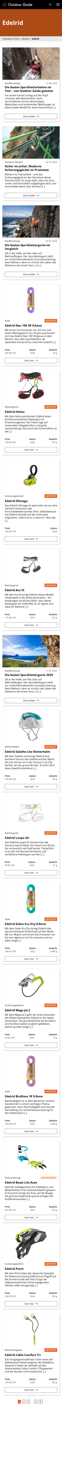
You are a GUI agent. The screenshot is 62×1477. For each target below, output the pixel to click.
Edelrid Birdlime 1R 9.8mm (24, 1096)
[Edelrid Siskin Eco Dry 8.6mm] (31, 899)
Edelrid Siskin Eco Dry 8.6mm (25, 924)
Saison (32, 349)
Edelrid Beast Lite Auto (21, 1182)
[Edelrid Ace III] (31, 565)
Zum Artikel (29, 116)
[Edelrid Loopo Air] (31, 813)
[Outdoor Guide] (17, 4)
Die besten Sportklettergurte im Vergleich (27, 247)
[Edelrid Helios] (31, 386)
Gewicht (53, 349)
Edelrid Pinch (14, 1269)
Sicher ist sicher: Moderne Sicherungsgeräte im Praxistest (27, 168)
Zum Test (29, 360)
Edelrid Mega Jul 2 (17, 1010)
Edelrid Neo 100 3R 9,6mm (23, 325)
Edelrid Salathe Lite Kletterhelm (27, 751)
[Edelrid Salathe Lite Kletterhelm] (31, 726)
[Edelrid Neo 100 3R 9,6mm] (31, 300)
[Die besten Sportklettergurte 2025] (31, 651)
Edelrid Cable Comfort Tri (23, 1355)
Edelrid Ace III (14, 590)
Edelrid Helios (15, 412)
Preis (7, 349)
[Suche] (50, 4)
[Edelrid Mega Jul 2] (31, 985)
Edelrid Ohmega (16, 501)
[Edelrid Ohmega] (31, 476)
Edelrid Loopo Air (17, 838)
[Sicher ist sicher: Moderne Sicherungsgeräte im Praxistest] (31, 142)
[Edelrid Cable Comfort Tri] (31, 1330)
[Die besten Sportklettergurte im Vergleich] (31, 221)
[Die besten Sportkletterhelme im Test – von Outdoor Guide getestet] (31, 63)
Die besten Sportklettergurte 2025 (29, 675)
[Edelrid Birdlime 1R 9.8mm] (31, 1071)
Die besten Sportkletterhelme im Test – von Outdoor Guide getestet (29, 89)
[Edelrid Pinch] (31, 1243)
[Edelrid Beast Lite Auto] (31, 1157)
